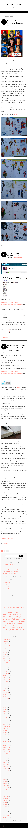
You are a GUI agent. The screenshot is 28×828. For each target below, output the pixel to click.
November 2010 (6, 747)
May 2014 (5, 667)
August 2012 (5, 703)
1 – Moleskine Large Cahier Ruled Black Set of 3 (12, 304)
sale (13, 629)
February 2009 (6, 787)
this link (15, 114)
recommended (7, 629)
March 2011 (5, 739)
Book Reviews (6, 609)
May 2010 (5, 760)
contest (13, 611)
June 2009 (5, 781)
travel (23, 629)
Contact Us (5, 598)
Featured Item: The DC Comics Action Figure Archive (16, 23)
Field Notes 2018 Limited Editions (10, 571)
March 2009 (5, 785)
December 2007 (6, 817)
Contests (15, 257)
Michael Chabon (7, 619)
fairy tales (19, 612)
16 (4, 253)
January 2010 (6, 768)
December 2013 (6, 675)
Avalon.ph (14, 332)
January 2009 (6, 789)
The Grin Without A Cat (8, 588)
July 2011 (5, 730)
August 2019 (5, 641)
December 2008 (6, 792)
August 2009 (5, 777)
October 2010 (6, 749)
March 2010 (5, 764)
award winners (16, 607)
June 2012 (5, 707)
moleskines (20, 621)
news (4, 625)
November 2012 (6, 696)
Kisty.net (5, 584)
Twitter (18, 387)
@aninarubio (18, 260)
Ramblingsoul (6, 586)
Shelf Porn (16, 629)
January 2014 (6, 673)
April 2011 (5, 737)
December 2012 (6, 694)
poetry (4, 627)
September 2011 (6, 726)
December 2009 (6, 770)
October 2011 (6, 724)
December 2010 (6, 745)
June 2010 (5, 758)
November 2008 (6, 794)
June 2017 (5, 643)
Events (9, 612)
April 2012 (5, 711)
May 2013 (5, 688)
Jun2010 (4, 22)
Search (21, 555)
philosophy (22, 625)
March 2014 (5, 669)
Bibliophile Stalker (7, 582)
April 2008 (5, 808)
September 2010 (6, 751)
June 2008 (5, 804)
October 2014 (6, 658)
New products (18, 624)
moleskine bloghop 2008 (18, 619)
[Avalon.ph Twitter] (6, 384)
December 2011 (6, 720)
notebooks (7, 625)
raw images (19, 627)
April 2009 (5, 783)
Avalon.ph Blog (14, 4)
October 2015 (6, 650)
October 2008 (6, 796)
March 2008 (5, 811)
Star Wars (19, 629)
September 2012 (6, 701)
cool (17, 611)
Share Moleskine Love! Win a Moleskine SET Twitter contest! (16, 347)
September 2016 (6, 645)
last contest (5, 493)
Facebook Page (6, 331)
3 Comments (5, 543)
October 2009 (6, 773)
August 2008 (5, 800)
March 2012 (5, 713)
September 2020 (6, 639)
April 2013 (5, 690)
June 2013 (5, 686)
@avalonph (7, 329)
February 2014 (6, 671)
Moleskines (19, 257)
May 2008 (5, 806)
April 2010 (5, 762)
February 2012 (6, 715)
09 (4, 345)
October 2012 (6, 698)
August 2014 (5, 662)
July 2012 (5, 705)
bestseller (22, 607)
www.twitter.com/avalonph (7, 538)
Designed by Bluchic (5, 826)
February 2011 (6, 741)
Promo (9, 627)
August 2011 (5, 728)
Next (7, 550)
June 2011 (5, 732)
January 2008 (6, 815)
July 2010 (5, 756)
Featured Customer (14, 614)
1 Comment (5, 337)
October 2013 (6, 677)
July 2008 (5, 802)
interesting (10, 618)
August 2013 (5, 681)
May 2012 (5, 709)
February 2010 (6, 766)
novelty (11, 625)
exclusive (14, 612)
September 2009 (6, 775)
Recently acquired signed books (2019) (11, 569)
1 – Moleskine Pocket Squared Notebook (10, 306)
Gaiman (9, 616)
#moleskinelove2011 (7, 607)
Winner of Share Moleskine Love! (13, 254)
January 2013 (6, 692)
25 (4, 21)
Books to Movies (13, 609)
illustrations (5, 618)
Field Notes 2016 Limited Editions (10, 573)
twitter (4, 631)
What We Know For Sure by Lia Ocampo (12, 564)
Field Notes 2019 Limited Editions (10, 567)
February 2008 (6, 813)
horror (19, 616)
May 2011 (5, 734)
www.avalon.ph (4, 536)
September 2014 (6, 660)
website (22, 315)
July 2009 (5, 779)
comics (8, 611)
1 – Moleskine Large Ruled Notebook (9, 302)
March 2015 (5, 656)
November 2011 (6, 722)
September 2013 (6, 679)
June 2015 (5, 652)
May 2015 (5, 654)
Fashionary (6, 614)
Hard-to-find (15, 616)
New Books (13, 27)
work (12, 631)
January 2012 (6, 717)
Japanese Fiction (18, 618)
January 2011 (6, 743)
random (13, 627)
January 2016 (6, 648)
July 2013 (5, 684)
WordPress (23, 825)
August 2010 (5, 753)
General (8, 27)
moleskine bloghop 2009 (9, 621)
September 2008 (6, 798)
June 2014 (5, 665)
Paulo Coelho (16, 625)
